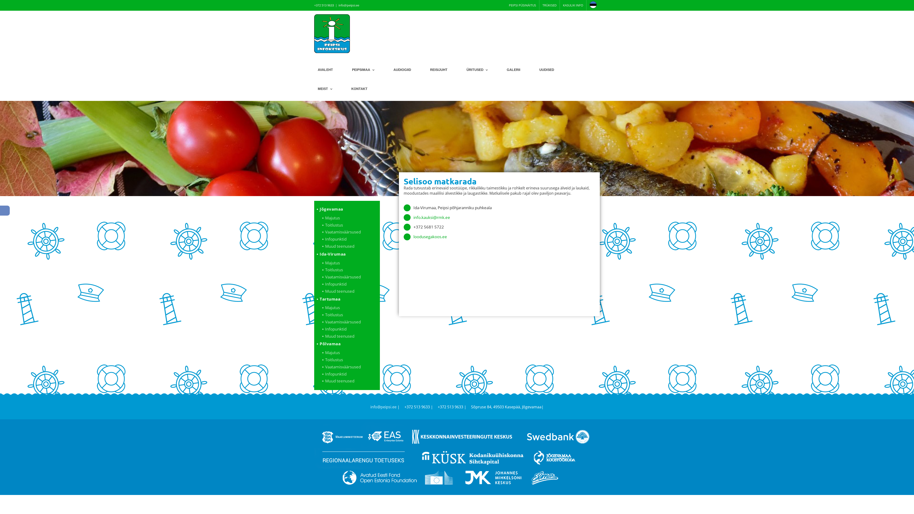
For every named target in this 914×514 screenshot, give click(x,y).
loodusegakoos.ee (430, 236)
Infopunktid (336, 239)
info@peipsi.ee (348, 5)
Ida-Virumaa (333, 254)
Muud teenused (339, 246)
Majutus (332, 218)
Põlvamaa (330, 343)
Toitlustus (334, 225)
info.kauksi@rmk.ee (431, 217)
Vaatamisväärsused (343, 232)
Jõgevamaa (331, 209)
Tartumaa (330, 299)
